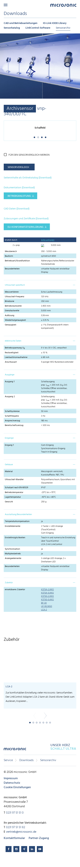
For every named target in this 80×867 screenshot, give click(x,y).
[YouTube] (40, 849)
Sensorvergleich (18, 167)
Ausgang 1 (10, 382)
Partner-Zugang (39, 838)
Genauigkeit (10, 325)
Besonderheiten (12, 269)
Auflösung (9, 315)
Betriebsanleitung (19, 196)
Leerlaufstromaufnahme (16, 357)
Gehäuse (9, 464)
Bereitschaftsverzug (14, 425)
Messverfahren (12, 292)
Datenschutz (12, 783)
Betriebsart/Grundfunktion (17, 261)
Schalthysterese (12, 411)
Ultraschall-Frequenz (14, 297)
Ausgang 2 (10, 396)
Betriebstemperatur (14, 492)
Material (9, 471)
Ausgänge (9, 375)
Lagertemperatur (13, 497)
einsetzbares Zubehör (15, 589)
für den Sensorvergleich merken (29, 155)
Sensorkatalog (12, 28)
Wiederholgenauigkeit (15, 320)
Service (8, 760)
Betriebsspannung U (15, 348)
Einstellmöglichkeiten (15, 538)
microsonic (15, 750)
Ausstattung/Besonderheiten (18, 514)
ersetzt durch (11, 240)
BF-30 (44, 603)
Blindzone (9, 301)
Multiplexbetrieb (13, 554)
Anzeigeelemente (13, 558)
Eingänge (9, 438)
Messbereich (11, 251)
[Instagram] (16, 849)
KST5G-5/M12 (47, 600)
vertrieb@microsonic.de (21, 831)
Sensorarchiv (63, 28)
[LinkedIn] (32, 849)
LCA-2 (44, 610)
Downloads (26, 760)
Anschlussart (11, 362)
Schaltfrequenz (12, 416)
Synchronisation (12, 549)
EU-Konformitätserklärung (25, 227)
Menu (5, 5)
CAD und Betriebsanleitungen (20, 23)
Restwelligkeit (11, 353)
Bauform (9, 256)
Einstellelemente (12, 526)
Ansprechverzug (12, 421)
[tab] (40, 284)
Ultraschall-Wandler (14, 479)
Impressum (11, 778)
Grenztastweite (12, 311)
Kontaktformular (14, 838)
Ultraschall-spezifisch (15, 285)
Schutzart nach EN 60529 (16, 487)
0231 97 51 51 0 (15, 812)
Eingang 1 (9, 445)
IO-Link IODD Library (54, 23)
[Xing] (24, 849)
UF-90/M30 (46, 606)
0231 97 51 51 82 (15, 827)
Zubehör (9, 583)
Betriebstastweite (13, 306)
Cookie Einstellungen (17, 787)
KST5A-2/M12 (47, 589)
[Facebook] (9, 849)
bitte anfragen (47, 240)
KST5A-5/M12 (47, 593)
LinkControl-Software (37, 28)
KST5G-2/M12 (47, 596)
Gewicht (9, 502)
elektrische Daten (13, 341)
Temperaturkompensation (17, 521)
